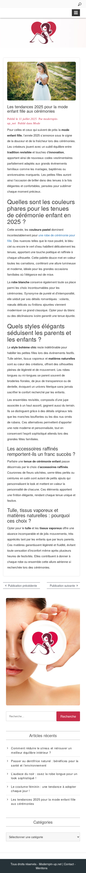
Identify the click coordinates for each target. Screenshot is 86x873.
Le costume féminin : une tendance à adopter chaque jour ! (43, 788)
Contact (69, 864)
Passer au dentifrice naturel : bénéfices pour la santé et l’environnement (44, 763)
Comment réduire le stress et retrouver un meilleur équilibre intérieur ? (41, 750)
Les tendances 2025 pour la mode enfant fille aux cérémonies (43, 801)
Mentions (41, 868)
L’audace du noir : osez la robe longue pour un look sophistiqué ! (44, 776)
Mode (36, 123)
